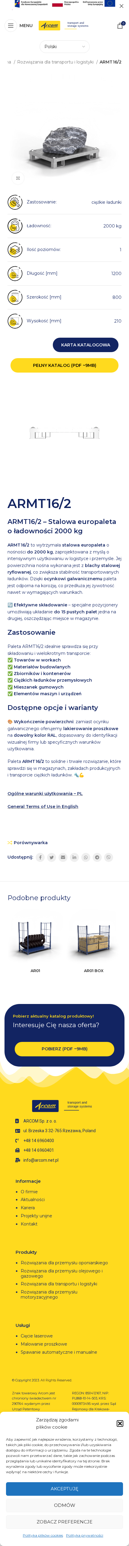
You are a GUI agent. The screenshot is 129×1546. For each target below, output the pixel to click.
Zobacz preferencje (64, 1522)
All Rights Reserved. (56, 1380)
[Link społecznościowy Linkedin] (74, 857)
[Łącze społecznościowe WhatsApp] (85, 857)
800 (117, 297)
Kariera (28, 1207)
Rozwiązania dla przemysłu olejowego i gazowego (62, 1273)
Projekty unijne (37, 1216)
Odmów (64, 1505)
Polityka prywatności (84, 1535)
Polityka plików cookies (43, 1535)
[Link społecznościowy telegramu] (97, 857)
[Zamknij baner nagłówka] (121, 6)
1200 (116, 273)
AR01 (35, 970)
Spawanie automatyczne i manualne (59, 1352)
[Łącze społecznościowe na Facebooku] (40, 857)
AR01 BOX (94, 970)
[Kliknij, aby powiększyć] (18, 178)
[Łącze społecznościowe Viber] (108, 857)
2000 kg (113, 226)
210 (118, 321)
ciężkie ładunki (107, 202)
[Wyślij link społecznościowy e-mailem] (63, 857)
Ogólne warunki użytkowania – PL (45, 793)
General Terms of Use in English (43, 806)
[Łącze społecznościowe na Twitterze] (51, 857)
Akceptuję (64, 1489)
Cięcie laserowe (37, 1336)
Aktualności (33, 1199)
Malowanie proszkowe (44, 1344)
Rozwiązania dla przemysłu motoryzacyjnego (49, 1294)
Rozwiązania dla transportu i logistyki (56, 62)
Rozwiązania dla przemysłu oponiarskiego (64, 1263)
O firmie (29, 1191)
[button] (120, 1424)
